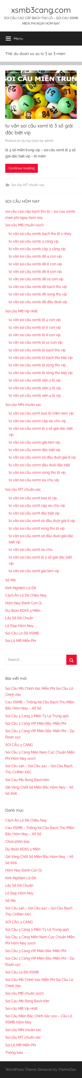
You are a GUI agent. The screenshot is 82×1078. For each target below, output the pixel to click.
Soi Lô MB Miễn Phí (20, 641)
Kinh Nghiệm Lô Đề (20, 588)
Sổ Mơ (10, 580)
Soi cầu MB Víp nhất (21, 311)
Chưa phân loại (17, 841)
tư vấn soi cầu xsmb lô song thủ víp (37, 365)
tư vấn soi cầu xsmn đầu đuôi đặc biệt (39, 465)
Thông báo (14, 1052)
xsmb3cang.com (41, 10)
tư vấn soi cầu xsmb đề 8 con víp (35, 271)
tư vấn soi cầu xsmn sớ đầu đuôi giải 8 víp (42, 457)
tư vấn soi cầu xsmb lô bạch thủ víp (37, 350)
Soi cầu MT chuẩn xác (27, 185)
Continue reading (22, 168)
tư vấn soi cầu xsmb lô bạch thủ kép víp (41, 358)
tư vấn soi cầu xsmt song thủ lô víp (37, 528)
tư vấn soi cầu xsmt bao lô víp (33, 498)
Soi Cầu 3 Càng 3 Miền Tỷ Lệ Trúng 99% (37, 716)
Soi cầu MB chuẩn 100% (24, 225)
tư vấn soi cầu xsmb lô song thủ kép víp (41, 373)
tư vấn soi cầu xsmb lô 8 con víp (35, 335)
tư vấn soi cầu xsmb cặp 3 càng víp (37, 249)
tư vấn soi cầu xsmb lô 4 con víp (35, 320)
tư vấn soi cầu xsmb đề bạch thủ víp (38, 287)
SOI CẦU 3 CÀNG (19, 745)
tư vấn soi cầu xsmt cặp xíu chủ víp (37, 505)
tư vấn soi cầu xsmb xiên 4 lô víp (35, 395)
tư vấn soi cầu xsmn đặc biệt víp (34, 450)
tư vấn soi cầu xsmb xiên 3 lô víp (35, 388)
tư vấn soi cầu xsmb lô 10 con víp (35, 342)
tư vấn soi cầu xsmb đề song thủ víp (38, 294)
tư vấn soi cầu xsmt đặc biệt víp (34, 513)
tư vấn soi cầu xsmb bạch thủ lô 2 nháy (40, 234)
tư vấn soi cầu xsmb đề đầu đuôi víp (38, 302)
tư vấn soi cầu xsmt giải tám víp (34, 571)
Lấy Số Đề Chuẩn (19, 618)
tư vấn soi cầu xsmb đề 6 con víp (35, 264)
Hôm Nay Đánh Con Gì (23, 603)
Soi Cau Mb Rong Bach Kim (27, 780)
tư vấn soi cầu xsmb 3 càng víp (34, 241)
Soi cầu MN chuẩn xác (23, 405)
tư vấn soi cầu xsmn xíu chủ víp (34, 480)
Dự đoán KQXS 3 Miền (22, 610)
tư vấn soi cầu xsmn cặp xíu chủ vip (37, 421)
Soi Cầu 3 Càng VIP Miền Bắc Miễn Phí (35, 723)
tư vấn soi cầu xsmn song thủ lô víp (37, 472)
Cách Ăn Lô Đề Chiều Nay (26, 595)
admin (49, 141)
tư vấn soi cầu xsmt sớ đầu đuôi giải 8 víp (42, 521)
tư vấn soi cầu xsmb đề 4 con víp (35, 256)
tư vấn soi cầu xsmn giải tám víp (34, 442)
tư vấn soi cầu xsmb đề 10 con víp (36, 279)
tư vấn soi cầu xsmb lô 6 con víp (35, 327)
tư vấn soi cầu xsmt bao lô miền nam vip (41, 413)
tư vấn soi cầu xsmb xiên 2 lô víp (35, 380)
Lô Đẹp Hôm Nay (19, 626)
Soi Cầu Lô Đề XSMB (22, 633)
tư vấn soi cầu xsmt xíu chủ (30, 549)
